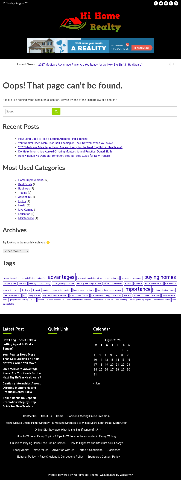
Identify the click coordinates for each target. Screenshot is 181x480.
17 (95, 364)
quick (33, 300)
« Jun (96, 383)
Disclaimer (113, 450)
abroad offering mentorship (33, 278)
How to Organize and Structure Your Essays (96, 443)
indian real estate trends (163, 290)
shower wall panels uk (103, 300)
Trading (22, 192)
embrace (138, 283)
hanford (46, 290)
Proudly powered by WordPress (68, 474)
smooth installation (162, 300)
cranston (23, 283)
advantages (61, 277)
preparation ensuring (19, 300)
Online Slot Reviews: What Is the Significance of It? (66, 429)
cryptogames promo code (63, 283)
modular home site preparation (147, 295)
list (24, 295)
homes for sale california (84, 290)
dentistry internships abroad (89, 283)
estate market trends (154, 283)
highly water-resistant (61, 290)
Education (24, 214)
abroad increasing (11, 278)
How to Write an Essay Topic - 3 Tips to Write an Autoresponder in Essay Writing (66, 436)
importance (137, 289)
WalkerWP (126, 474)
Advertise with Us (63, 450)
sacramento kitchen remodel (79, 300)
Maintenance (26, 218)
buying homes (160, 277)
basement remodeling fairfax (89, 278)
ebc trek (128, 283)
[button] (169, 64)
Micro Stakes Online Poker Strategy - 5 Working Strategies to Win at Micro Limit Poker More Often (66, 422)
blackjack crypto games (131, 278)
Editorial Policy (26, 456)
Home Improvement (30, 180)
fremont (36, 290)
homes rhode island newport (109, 290)
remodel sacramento (55, 300)
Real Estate (25, 184)
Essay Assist (21, 450)
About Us (46, 416)
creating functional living (39, 283)
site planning (121, 300)
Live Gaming (25, 209)
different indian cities (113, 283)
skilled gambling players (140, 300)
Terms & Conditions (90, 450)
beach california (112, 278)
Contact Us (30, 416)
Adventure (24, 197)
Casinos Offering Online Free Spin (89, 416)
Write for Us (40, 450)
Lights (22, 201)
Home (59, 416)
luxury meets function (79, 295)
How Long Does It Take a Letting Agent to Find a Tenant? (53, 138)
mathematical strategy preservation (106, 295)
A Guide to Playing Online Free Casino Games (38, 443)
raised (41, 300)
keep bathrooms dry (12, 295)
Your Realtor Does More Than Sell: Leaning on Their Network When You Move (65, 143)
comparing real (10, 283)
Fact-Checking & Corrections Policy (61, 456)
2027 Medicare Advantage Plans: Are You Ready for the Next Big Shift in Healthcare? (90, 64)
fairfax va (26, 290)
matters (127, 295)
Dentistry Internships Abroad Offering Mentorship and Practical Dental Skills (65, 151)
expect (16, 290)
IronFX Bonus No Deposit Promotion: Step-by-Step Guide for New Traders (64, 155)
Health (22, 205)
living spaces (34, 295)
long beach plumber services (55, 295)
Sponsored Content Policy (103, 456)
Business (24, 188)
